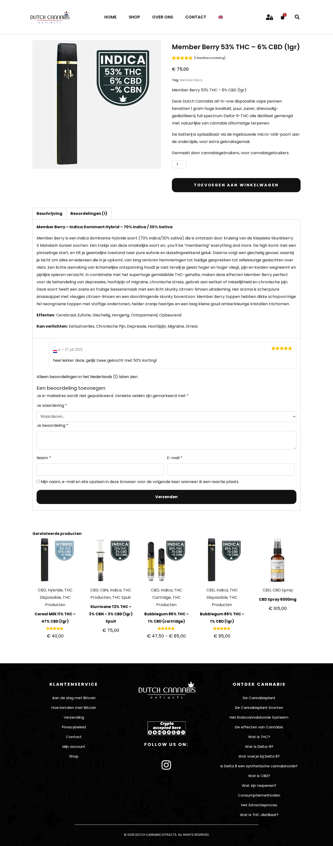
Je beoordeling (52, 425)
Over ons (162, 17)
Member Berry (191, 80)
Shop (134, 17)
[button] (297, 17)
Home (110, 17)
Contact (195, 17)
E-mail (174, 458)
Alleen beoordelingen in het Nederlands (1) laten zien (87, 377)
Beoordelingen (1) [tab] (88, 213)
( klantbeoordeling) (209, 58)
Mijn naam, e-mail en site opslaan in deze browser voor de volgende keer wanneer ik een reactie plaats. (140, 482)
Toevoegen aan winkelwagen (236, 185)
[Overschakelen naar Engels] (221, 17)
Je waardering (52, 405)
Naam (44, 458)
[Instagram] (166, 765)
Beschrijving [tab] (49, 213)
